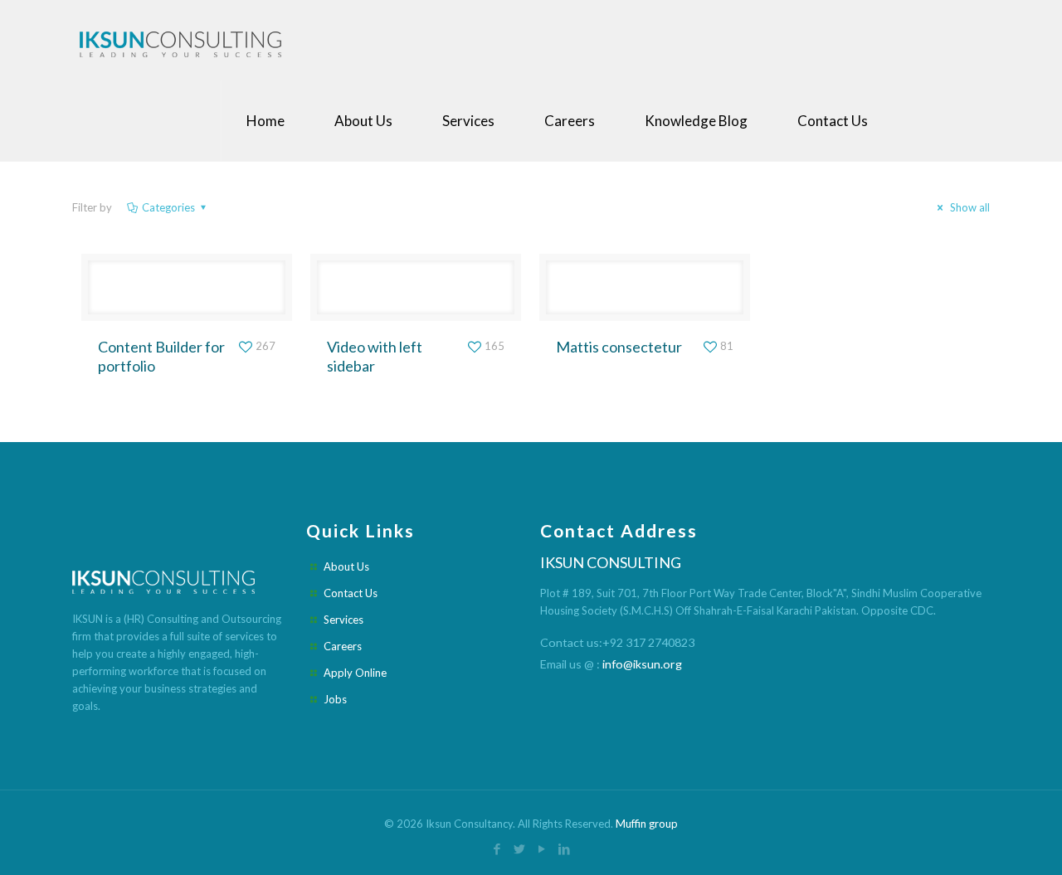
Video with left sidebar (374, 356)
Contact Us (351, 593)
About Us (346, 566)
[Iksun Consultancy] (184, 40)
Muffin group (647, 823)
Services (343, 619)
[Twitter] (520, 848)
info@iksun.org (642, 664)
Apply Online (355, 672)
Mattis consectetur (619, 347)
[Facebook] (497, 848)
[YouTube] (542, 848)
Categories (168, 207)
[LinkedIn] (564, 848)
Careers (343, 646)
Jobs (335, 699)
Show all (969, 207)
